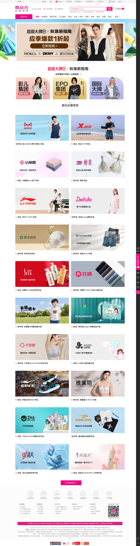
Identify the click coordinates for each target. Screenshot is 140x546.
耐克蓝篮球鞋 (100, 12)
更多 (119, 1)
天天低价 (62, 17)
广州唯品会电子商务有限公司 (101, 527)
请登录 (44, 1)
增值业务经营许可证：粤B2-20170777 (72, 530)
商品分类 (23, 17)
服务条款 (85, 523)
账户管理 (40, 511)
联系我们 (103, 523)
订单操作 (40, 507)
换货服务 (93, 513)
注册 (51, 1)
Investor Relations (46, 523)
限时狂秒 (53, 17)
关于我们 (30, 523)
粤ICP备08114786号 (54, 530)
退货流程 (93, 509)
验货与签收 (76, 509)
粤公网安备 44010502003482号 (37, 530)
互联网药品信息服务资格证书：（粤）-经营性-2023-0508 (52, 532)
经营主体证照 (21, 532)
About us (36, 523)
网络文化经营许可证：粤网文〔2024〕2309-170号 (99, 530)
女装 (75, 17)
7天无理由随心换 (25, 513)
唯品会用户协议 (81, 527)
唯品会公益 (59, 523)
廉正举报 (109, 523)
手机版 (113, 1)
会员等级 (40, 513)
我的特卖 (78, 1)
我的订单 (69, 1)
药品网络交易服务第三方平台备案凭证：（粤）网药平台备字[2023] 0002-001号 (41, 536)
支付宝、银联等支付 (61, 509)
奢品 (70, 17)
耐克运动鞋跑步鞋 (88, 12)
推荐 (37, 17)
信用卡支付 (59, 511)
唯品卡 (98, 523)
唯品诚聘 (91, 523)
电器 (87, 17)
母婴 (104, 17)
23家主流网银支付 (61, 507)
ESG (53, 523)
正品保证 (22, 507)
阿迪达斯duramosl (75, 12)
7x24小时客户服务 (25, 511)
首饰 (92, 17)
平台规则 (72, 523)
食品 (98, 17)
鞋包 (81, 17)
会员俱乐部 (89, 1)
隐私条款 (79, 523)
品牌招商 (66, 523)
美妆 (109, 17)
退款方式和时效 (95, 511)
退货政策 (93, 507)
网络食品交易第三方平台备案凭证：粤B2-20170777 (84, 532)
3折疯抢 (44, 17)
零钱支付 (58, 513)
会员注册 (40, 509)
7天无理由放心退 (25, 509)
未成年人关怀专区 (102, 534)
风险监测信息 (30, 532)
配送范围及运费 (77, 507)
